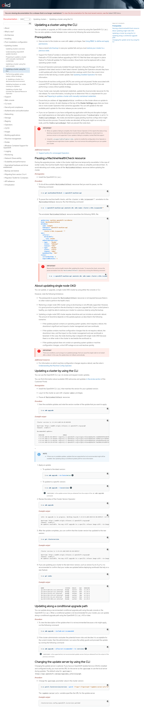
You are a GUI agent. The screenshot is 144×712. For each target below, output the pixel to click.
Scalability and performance (15, 162)
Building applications (12, 135)
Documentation (10, 19)
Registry (8, 121)
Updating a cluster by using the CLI (123, 33)
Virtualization (9, 185)
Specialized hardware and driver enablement (15, 166)
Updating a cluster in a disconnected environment (15, 80)
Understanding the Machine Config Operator (55, 366)
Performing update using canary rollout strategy (14, 75)
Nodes (7, 142)
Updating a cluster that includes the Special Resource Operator (16, 91)
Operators (8, 125)
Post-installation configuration (16, 42)
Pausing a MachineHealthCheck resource (125, 28)
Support (8, 97)
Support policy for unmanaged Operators (54, 153)
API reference (10, 181)
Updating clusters (39, 19)
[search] (29, 23)
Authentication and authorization (17, 111)
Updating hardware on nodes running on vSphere (16, 85)
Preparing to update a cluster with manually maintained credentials (16, 59)
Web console (9, 100)
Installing (8, 39)
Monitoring (9, 155)
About (7, 28)
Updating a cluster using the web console (15, 65)
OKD (22, 19)
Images (7, 132)
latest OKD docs (115, 13)
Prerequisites (116, 26)
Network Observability (13, 158)
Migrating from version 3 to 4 (15, 174)
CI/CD (7, 128)
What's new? (9, 32)
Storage (8, 118)
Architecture (9, 35)
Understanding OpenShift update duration (15, 53)
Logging (8, 151)
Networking (9, 114)
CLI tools (8, 104)
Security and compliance (14, 107)
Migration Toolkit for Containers (16, 178)
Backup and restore (12, 171)
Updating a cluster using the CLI (15, 70)
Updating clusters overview (15, 49)
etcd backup (53, 48)
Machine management (13, 139)
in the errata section (93, 379)
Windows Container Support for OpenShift (15, 147)
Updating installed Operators (84, 75)
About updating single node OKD (123, 31)
